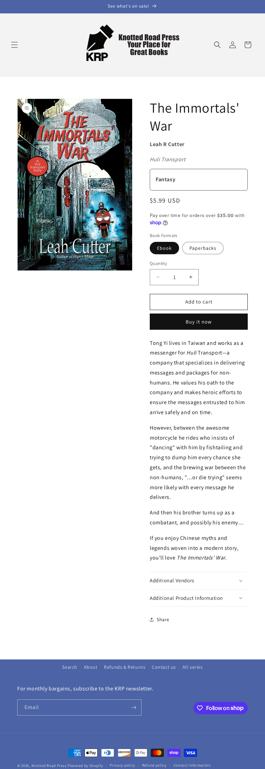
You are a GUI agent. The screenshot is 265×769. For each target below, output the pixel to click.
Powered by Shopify (85, 765)
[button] (14, 44)
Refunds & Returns (124, 667)
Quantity (158, 263)
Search (69, 667)
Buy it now (199, 321)
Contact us (164, 667)
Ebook (164, 248)
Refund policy (154, 765)
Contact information (192, 765)
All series (193, 667)
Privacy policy (122, 765)
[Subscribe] (133, 707)
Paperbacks (202, 248)
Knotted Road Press (49, 765)
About (91, 667)
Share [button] (163, 619)
